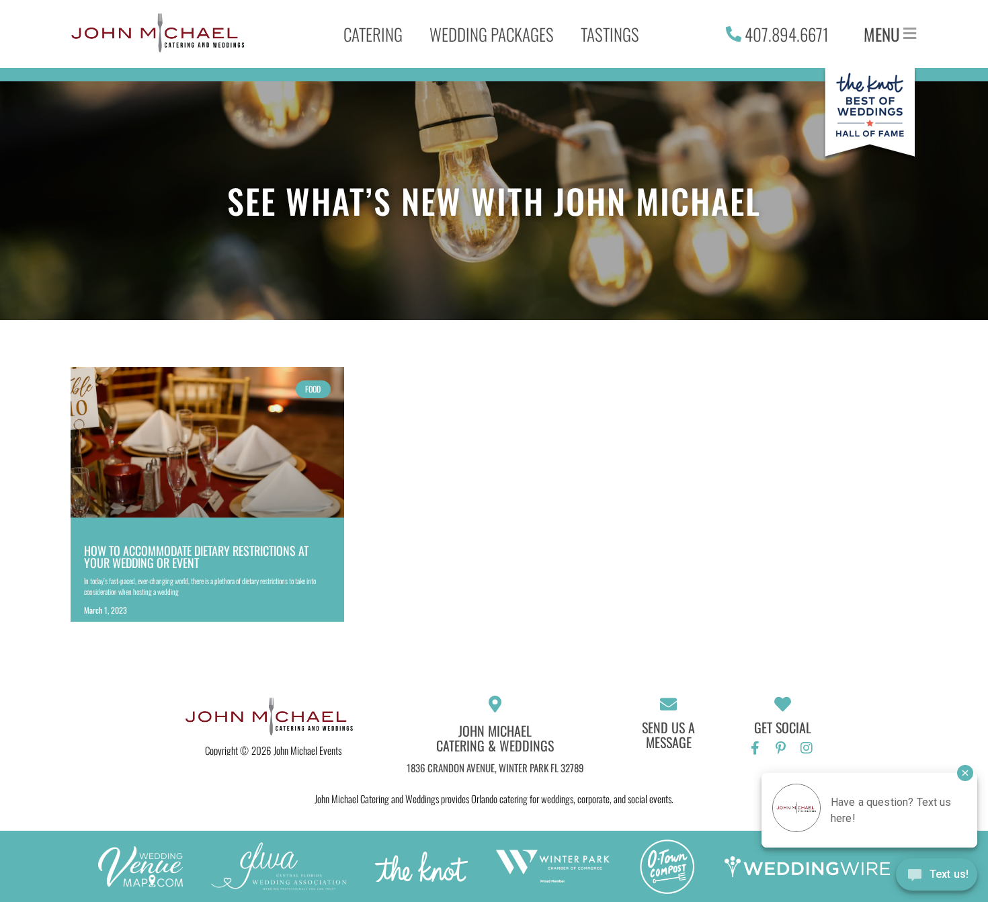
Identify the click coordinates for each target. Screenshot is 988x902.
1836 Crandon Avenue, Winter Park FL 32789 (495, 767)
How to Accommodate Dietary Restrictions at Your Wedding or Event (196, 556)
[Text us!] (936, 876)
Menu (882, 34)
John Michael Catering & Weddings (495, 738)
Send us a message (668, 734)
